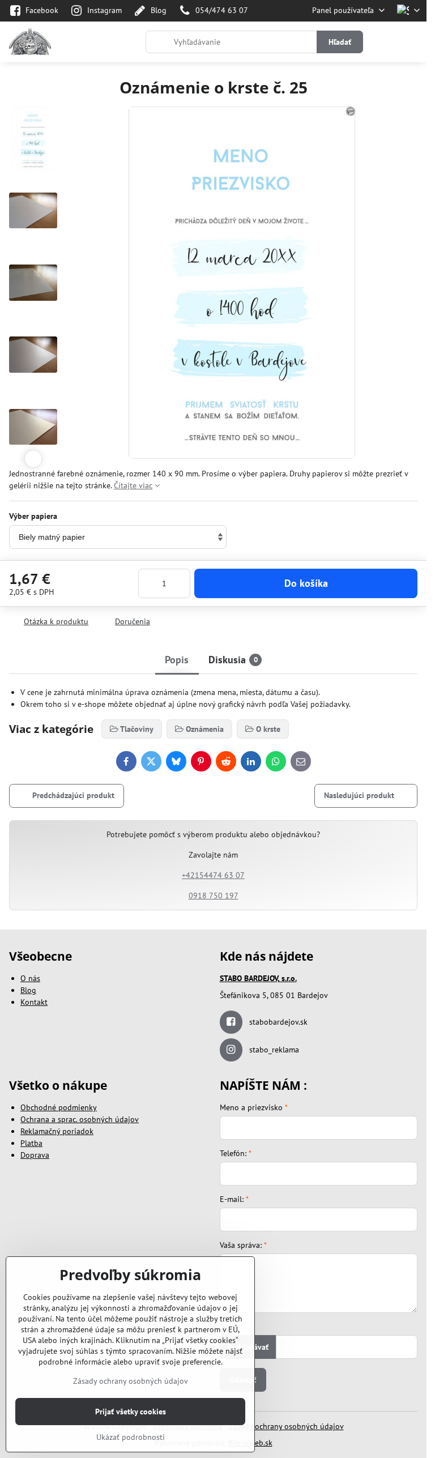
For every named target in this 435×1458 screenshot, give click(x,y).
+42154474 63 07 (213, 875)
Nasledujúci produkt (359, 795)
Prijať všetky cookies (130, 1411)
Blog (28, 990)
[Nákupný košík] (385, 42)
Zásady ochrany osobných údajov (286, 1426)
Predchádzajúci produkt (73, 795)
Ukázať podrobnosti (130, 1437)
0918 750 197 (213, 895)
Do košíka (306, 583)
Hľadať (340, 42)
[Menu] (413, 42)
